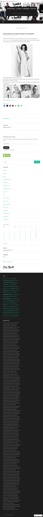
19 (4, 237)
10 (30, 232)
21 (14, 237)
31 (30, 239)
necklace (7, 306)
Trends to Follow (6, 213)
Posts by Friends (6, 198)
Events (4, 176)
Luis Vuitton (9, 304)
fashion (13, 290)
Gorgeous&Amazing (7, 179)
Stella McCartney (15, 310)
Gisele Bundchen (8, 292)
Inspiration (5, 182)
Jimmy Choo (17, 298)
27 (9, 239)
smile (8, 310)
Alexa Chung (9, 278)
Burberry (16, 282)
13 (9, 234)
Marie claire (12, 100)
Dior (10, 288)
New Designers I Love (7, 188)
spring (10, 310)
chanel (4, 284)
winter (16, 315)
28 (14, 239)
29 (20, 239)
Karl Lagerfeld (5, 300)
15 (20, 234)
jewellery (11, 298)
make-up (15, 304)
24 (30, 237)
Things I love (5, 210)
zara (18, 315)
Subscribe (6, 147)
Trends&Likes (5, 216)
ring (7, 308)
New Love (5, 191)
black (4, 282)
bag (14, 280)
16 (25, 234)
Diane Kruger (8, 288)
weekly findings (12, 315)
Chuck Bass (16, 286)
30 (25, 239)
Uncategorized (6, 219)
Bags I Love (5, 170)
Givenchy (12, 292)
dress (13, 288)
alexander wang (11, 280)
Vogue (6, 315)
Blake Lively (8, 282)
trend (8, 314)
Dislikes (4, 173)
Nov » (6, 243)
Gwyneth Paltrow (14, 294)
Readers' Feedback (6, 204)
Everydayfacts (6, 118)
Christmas (11, 286)
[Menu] (3, 22)
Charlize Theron (9, 284)
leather (11, 302)
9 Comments (13, 35)
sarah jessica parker (12, 308)
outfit (10, 306)
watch (8, 315)
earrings (16, 288)
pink (17, 306)
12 (4, 234)
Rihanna (5, 308)
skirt (6, 310)
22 (20, 237)
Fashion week (17, 290)
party (15, 306)
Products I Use (6, 201)
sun (8, 312)
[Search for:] (21, 162)
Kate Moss (11, 301)
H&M (19, 294)
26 (4, 239)
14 (14, 234)
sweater (11, 312)
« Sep (4, 243)
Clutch (4, 288)
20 (9, 237)
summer (5, 312)
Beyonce (17, 280)
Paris (4, 194)
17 (30, 234)
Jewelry (14, 298)
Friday (4, 292)
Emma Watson (9, 290)
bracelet (13, 282)
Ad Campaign (5, 278)
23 (25, 237)
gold (15, 292)
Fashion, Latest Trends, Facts (21, 8)
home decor (15, 296)
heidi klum (11, 296)
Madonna (12, 304)
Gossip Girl (7, 294)
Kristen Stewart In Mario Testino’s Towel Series (18, 34)
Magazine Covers (6, 185)
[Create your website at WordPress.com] (21, 1)
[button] (7, 91)
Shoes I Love (5, 207)
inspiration (6, 298)
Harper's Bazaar (6, 296)
